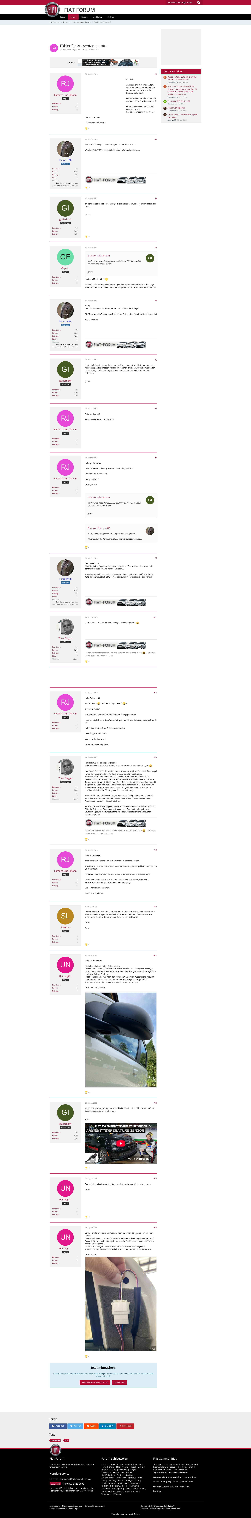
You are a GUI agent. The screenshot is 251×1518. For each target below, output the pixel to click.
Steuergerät (117, 1488)
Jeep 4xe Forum (186, 1481)
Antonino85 (172, 111)
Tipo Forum (158, 1464)
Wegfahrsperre (131, 1491)
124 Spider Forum (188, 1464)
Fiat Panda (55, 1440)
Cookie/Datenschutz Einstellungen (65, 1508)
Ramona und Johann (72, 49)
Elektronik (123, 1469)
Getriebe (129, 1475)
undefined (105, 1491)
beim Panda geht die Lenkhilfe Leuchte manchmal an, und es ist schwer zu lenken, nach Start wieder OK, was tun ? (182, 90)
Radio (126, 1483)
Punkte (54, 107)
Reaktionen (56, 104)
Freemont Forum (160, 1467)
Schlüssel (105, 1488)
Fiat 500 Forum (172, 1464)
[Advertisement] (103, 34)
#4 (156, 247)
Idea (103, 1480)
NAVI (137, 1480)
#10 (155, 617)
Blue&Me (139, 1464)
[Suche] (199, 2)
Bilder (54, 178)
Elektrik (113, 1469)
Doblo (140, 1467)
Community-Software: (157, 1506)
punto (112, 1483)
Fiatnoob (171, 104)
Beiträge (55, 110)
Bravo (111, 1467)
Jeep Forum (173, 1481)
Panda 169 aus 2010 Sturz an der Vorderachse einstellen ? (182, 78)
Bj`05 (67, 1440)
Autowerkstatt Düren (130, 1514)
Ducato (104, 1469)
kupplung (112, 1480)
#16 (155, 1103)
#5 (156, 300)
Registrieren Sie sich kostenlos (114, 1373)
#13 (155, 850)
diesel (133, 1467)
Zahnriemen (106, 1494)
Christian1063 (173, 82)
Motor (121, 1480)
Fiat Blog (157, 1491)
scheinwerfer (133, 1486)
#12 (155, 757)
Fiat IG (129, 1472)
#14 (155, 906)
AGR (113, 1464)
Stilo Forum (188, 1467)
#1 (156, 74)
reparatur (135, 1483)
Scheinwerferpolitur (176, 108)
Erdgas (133, 1469)
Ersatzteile (106, 1472)
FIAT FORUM (79, 9)
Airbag (120, 1464)
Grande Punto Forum (162, 1469)
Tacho (135, 1488)
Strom (127, 1488)
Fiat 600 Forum (180, 1469)
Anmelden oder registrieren (180, 2)
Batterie (128, 1464)
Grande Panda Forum (178, 1472)
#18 (155, 1227)
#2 (156, 139)
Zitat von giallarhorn (99, 255)
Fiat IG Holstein (108, 1475)
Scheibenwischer (117, 1486)
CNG (118, 1467)
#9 (156, 558)
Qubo (119, 1483)
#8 (156, 457)
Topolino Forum (160, 1472)
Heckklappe (121, 1477)
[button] (58, 1426)
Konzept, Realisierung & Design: (160, 1508)
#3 (156, 198)
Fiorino (120, 1475)
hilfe (140, 1477)
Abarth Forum (159, 1481)
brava (103, 1467)
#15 (155, 955)
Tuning (143, 1488)
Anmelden (120, 1382)
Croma (125, 1467)
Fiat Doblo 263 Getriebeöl (179, 101)
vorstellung (118, 1491)
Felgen (116, 1472)
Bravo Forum (175, 1467)
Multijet (129, 1480)
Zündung (118, 1494)
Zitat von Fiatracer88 (99, 528)
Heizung (132, 1477)
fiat (122, 1472)
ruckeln (104, 1486)
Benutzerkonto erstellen (95, 1382)
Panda (104, 1483)
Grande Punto (107, 1477)
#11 (155, 692)
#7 (156, 408)
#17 (155, 1178)
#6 (156, 360)
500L (107, 1464)
